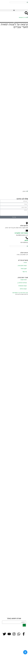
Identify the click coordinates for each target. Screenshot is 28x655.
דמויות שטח (24, 279)
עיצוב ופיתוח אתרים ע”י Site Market (20, 292)
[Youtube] (9, 634)
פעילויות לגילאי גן (22, 282)
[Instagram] (14, 634)
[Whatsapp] (18, 634)
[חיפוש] (24, 625)
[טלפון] (27, 238)
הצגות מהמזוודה (22, 285)
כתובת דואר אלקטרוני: (21, 233)
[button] (14, 10)
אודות (25, 262)
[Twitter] (4, 634)
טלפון (26, 240)
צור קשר (24, 271)
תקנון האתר (24, 268)
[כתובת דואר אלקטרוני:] (27, 230)
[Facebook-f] (23, 634)
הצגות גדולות (23, 288)
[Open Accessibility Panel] (25, 652)
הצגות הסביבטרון (22, 265)
